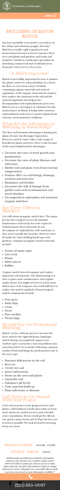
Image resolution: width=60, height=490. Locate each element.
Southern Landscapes (26, 6)
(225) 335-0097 (30, 485)
